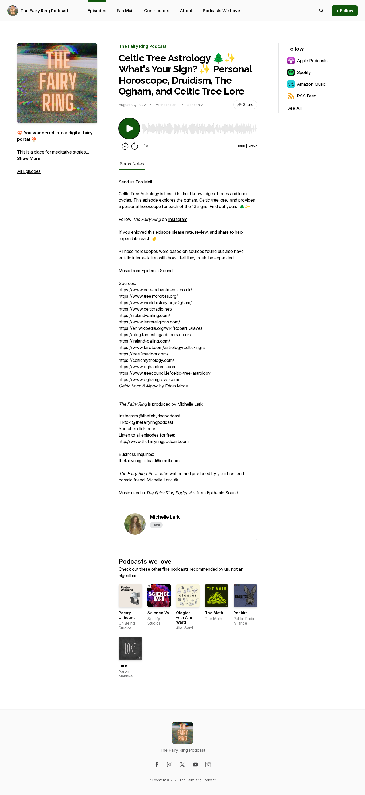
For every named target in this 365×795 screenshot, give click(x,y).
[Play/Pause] (129, 128)
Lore (123, 665)
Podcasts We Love (221, 10)
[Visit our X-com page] (182, 764)
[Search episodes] (321, 10)
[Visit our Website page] (208, 764)
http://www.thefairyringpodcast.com (154, 441)
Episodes (97, 10)
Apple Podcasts (312, 60)
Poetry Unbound (127, 615)
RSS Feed (306, 96)
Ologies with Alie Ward (184, 617)
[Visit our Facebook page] (157, 764)
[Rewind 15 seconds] (125, 146)
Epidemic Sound (156, 270)
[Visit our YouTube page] (195, 764)
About (186, 10)
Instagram (177, 219)
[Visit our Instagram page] (169, 764)
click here (146, 428)
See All (294, 108)
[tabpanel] (188, 343)
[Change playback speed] (146, 146)
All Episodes (29, 171)
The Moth (214, 612)
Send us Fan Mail (135, 182)
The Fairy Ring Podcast (44, 10)
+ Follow (344, 10)
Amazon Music (311, 84)
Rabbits (241, 612)
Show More (29, 158)
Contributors (156, 10)
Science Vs (158, 612)
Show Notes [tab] (132, 163)
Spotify (304, 72)
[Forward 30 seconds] (134, 146)
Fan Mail (125, 10)
